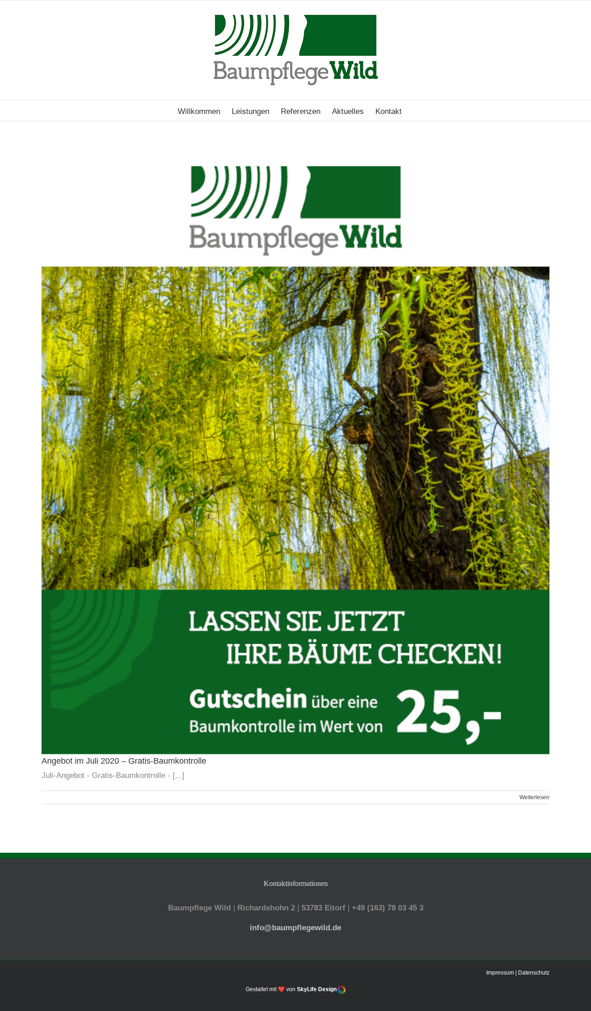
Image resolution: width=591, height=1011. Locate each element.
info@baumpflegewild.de (295, 927)
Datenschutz (533, 972)
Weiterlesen (534, 797)
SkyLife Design (317, 989)
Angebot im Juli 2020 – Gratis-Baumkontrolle (124, 761)
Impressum (500, 972)
